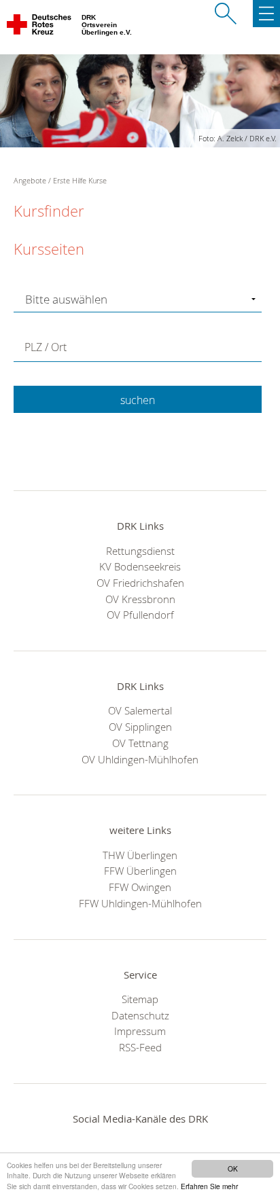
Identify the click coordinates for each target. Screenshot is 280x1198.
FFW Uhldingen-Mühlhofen (140, 903)
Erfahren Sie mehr (209, 1186)
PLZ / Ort (45, 347)
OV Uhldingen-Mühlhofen (140, 759)
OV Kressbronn (140, 599)
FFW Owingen (140, 887)
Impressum (140, 1031)
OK (233, 1168)
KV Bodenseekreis (140, 566)
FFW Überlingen (140, 870)
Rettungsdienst (140, 551)
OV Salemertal (140, 710)
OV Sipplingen (140, 726)
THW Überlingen (140, 855)
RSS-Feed (140, 1047)
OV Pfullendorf (140, 614)
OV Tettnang (140, 743)
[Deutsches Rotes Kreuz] (40, 27)
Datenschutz (140, 1015)
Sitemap (140, 999)
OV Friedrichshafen (140, 582)
